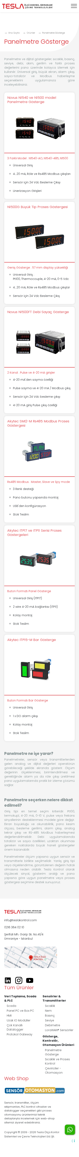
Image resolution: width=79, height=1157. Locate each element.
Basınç (50, 1016)
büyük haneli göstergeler (55, 845)
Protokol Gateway (19, 1034)
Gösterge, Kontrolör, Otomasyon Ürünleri (58, 1040)
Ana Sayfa (14, 32)
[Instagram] (20, 980)
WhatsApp (70, 1130)
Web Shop (16, 1078)
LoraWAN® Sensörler (59, 1030)
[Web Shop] (34, 1090)
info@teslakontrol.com (20, 920)
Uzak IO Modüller (18, 1020)
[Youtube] (31, 980)
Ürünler (31, 32)
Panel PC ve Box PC (20, 1011)
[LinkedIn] (9, 980)
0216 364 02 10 (14, 927)
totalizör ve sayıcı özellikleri (24, 841)
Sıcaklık (50, 1006)
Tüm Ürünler (19, 987)
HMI (9, 1016)
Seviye (49, 1020)
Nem (48, 1011)
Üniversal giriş (27, 72)
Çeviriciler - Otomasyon (54, 1070)
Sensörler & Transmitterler (54, 998)
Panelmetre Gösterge (53, 32)
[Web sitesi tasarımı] (73, 1141)
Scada (11, 1006)
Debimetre (52, 1025)
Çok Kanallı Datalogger (15, 1027)
